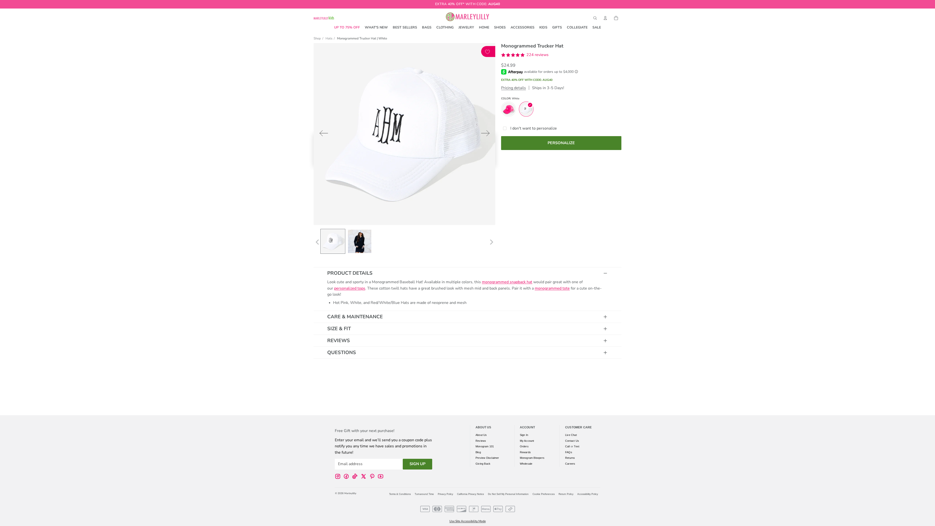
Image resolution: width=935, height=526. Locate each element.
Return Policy (566, 494)
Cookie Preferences (544, 494)
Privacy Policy (445, 494)
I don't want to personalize (533, 128)
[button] (525, 55)
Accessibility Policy (587, 494)
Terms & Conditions (400, 494)
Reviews (338, 340)
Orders (524, 446)
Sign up (417, 464)
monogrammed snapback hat (507, 282)
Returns (570, 458)
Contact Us (572, 440)
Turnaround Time (424, 494)
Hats (329, 38)
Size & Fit (339, 328)
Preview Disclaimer (487, 458)
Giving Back (483, 463)
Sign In (524, 434)
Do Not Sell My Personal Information (508, 494)
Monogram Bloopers (532, 458)
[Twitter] (363, 476)
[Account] (605, 18)
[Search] (595, 18)
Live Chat (571, 434)
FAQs (568, 452)
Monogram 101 (485, 446)
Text (576, 446)
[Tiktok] (355, 476)
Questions (341, 352)
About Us (481, 434)
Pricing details (513, 88)
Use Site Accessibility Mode (467, 521)
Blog (478, 452)
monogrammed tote (552, 288)
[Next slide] (487, 134)
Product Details (350, 273)
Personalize (561, 143)
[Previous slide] (322, 134)
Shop (317, 38)
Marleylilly (350, 493)
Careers (570, 463)
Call (567, 446)
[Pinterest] (372, 476)
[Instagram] (338, 476)
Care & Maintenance (355, 316)
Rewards (525, 452)
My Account (527, 440)
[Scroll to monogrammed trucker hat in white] (333, 241)
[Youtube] (380, 476)
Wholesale (526, 463)
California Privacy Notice (470, 494)
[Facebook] (346, 476)
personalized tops (349, 288)
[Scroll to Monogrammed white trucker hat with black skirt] (360, 241)
